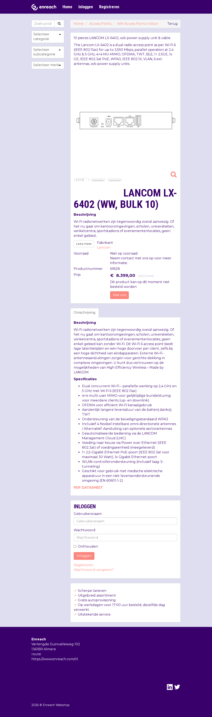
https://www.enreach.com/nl (54, 659)
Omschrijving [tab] (84, 312)
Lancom (103, 247)
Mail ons (119, 295)
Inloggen (85, 6)
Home (67, 6)
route (36, 654)
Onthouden (88, 546)
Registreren (109, 6)
